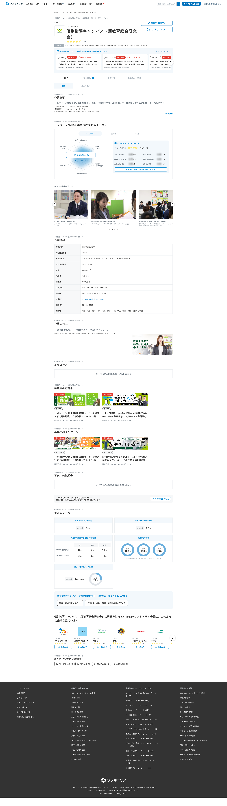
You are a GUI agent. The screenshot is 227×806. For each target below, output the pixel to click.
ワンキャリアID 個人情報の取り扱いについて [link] (124, 790)
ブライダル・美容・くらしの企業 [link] (84, 740)
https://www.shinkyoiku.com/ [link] (93, 299)
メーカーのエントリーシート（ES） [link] (139, 705)
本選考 (136, 133)
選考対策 (111, 78)
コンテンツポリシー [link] (24, 712)
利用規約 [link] (84, 787)
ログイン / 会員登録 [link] (191, 4)
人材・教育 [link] (69, 12)
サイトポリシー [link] (23, 707)
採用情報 (88, 78)
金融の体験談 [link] (185, 697)
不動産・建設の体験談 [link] (188, 731)
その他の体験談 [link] (186, 759)
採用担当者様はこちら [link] (212, 4)
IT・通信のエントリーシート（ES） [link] (139, 715)
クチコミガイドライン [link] (25, 702)
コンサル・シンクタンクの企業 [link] (83, 693)
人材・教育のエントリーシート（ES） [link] (140, 724)
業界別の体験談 (186, 688)
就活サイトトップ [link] (59, 12)
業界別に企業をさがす (79, 688)
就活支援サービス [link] (86, 4)
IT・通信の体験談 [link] (187, 712)
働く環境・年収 (134, 78)
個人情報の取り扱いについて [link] (100, 787)
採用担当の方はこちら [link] (25, 716)
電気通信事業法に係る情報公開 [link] (143, 787)
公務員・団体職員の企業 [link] (80, 754)
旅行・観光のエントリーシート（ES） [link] (140, 738)
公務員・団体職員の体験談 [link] (190, 754)
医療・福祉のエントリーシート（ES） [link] (140, 751)
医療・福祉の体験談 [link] (187, 745)
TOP (66, 78)
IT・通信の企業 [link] (77, 712)
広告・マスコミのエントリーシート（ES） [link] (142, 719)
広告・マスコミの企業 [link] (79, 716)
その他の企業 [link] (76, 759)
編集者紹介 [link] (21, 693)
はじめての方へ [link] (23, 688)
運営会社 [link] (75, 787)
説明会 (113, 133)
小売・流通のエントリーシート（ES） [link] (140, 755)
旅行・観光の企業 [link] (78, 735)
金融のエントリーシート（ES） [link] (138, 700)
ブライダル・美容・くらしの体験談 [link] (193, 740)
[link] (14, 3)
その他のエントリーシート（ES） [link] (139, 768)
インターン (90, 133)
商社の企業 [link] (75, 707)
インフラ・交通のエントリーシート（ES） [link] (142, 729)
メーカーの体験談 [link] (187, 702)
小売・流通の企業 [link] (78, 750)
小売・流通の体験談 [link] (187, 750)
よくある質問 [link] (22, 697)
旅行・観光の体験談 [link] (187, 735)
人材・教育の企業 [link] (78, 721)
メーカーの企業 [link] (77, 702)
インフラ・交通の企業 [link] (79, 726)
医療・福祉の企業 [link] (78, 745)
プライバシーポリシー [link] (120, 787)
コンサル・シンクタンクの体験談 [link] (192, 693)
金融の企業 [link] (75, 697)
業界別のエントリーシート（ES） (139, 688)
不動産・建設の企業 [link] (79, 731)
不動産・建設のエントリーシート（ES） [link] (141, 733)
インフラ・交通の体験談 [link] (189, 726)
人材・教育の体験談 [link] (187, 721)
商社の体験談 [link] (185, 707)
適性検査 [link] (99, 4)
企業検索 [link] (29, 4)
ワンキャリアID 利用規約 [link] (95, 790)
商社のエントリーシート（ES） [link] (138, 710)
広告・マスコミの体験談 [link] (189, 716)
